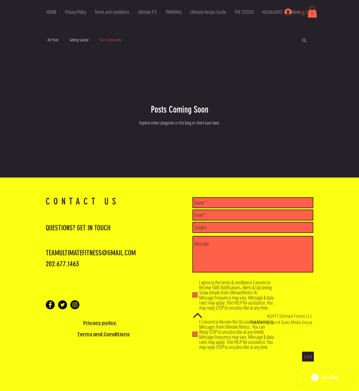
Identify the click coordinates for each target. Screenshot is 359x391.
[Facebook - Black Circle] (50, 304)
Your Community (110, 39)
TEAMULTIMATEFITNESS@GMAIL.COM (91, 253)
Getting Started (79, 39)
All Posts (53, 39)
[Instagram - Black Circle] (74, 304)
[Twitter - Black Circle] (62, 304)
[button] (312, 12)
